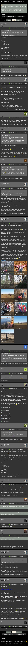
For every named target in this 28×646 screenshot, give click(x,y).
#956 (26, 524)
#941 (26, 27)
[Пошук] (26, 1)
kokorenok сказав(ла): (6, 375)
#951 (26, 388)
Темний (3, 641)
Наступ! (19, 20)
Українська (9, 641)
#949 (26, 350)
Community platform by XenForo (11, 643)
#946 (26, 164)
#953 (26, 449)
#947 (26, 188)
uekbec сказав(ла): (5, 30)
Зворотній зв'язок (16, 641)
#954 (26, 484)
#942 (26, 66)
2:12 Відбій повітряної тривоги (16, 27)
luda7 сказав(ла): (4, 191)
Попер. (9, 20)
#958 (26, 556)
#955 (26, 503)
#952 (26, 429)
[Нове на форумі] (24, 1)
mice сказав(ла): (4, 135)
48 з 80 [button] (13, 20)
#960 (26, 626)
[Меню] (1, 1)
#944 (26, 117)
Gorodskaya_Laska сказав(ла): (7, 167)
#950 (26, 373)
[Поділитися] (24, 28)
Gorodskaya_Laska (6, 18)
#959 (26, 584)
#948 (26, 223)
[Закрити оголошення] (26, 5)
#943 (26, 83)
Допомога (22, 641)
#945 (26, 132)
